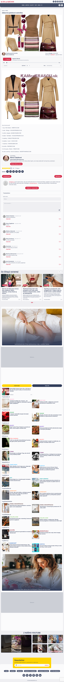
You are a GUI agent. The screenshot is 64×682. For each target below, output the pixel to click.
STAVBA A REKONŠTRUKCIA (16, 504)
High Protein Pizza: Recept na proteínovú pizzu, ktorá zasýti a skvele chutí (20, 427)
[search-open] (62, 5)
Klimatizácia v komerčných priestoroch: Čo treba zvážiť (50, 507)
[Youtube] (56, 1)
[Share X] (13, 171)
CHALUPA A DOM (14, 517)
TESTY (36, 5)
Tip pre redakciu (55, 671)
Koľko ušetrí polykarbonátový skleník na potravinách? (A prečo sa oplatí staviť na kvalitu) (50, 481)
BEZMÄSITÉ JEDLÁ (44, 531)
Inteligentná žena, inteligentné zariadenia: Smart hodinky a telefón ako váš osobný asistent (50, 455)
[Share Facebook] (7, 171)
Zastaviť (5, 65)
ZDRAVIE (12, 412)
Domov (3, 10)
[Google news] (37, 675)
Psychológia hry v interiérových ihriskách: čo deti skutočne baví (20, 480)
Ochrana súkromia (43, 671)
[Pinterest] (60, 1)
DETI (11, 477)
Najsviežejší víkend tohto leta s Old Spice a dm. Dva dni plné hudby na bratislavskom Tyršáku (20, 390)
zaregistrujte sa (33, 183)
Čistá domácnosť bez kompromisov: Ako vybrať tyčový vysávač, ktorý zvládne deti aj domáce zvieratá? (20, 546)
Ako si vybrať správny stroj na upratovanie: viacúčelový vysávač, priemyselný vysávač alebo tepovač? (50, 494)
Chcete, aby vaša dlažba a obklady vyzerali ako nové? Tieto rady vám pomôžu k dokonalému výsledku (20, 493)
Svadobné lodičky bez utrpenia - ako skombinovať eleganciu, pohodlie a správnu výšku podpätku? (21, 402)
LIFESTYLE (27, 5)
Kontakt (13, 671)
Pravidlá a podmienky (30, 671)
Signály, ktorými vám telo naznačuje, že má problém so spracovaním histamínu (51, 415)
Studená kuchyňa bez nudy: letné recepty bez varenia (50, 533)
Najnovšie (47, 385)
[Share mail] (22, 171)
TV (41, 5)
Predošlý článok (6, 176)
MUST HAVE (42, 400)
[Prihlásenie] (59, 5)
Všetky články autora (16, 164)
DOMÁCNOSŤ (13, 490)
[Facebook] (53, 1)
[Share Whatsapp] (10, 171)
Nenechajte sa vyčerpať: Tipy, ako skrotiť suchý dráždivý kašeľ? (20, 454)
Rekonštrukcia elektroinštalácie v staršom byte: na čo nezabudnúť (20, 506)
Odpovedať (8, 218)
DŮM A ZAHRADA (14, 438)
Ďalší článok (58, 176)
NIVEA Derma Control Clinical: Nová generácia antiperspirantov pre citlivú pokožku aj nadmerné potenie (49, 468)
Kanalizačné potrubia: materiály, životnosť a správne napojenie (21, 519)
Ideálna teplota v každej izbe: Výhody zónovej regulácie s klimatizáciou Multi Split (51, 520)
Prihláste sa (12, 182)
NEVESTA (12, 399)
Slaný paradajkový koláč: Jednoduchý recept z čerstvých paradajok (51, 428)
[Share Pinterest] (16, 171)
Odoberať (47, 665)
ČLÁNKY (12, 451)
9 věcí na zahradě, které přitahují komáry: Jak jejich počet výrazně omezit (20, 440)
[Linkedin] (62, 1)
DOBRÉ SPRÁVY (13, 464)
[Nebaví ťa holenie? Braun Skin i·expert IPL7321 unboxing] (40, 648)
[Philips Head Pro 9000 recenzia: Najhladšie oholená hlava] (55, 639)
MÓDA (39, 5)
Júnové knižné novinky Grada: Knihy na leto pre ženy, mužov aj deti (51, 546)
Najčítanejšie (17, 385)
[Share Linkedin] (19, 171)
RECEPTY (32, 5)
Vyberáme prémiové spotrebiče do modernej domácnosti (21, 532)
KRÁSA (23, 5)
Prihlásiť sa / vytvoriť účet (32, 188)
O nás (6, 671)
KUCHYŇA (12, 530)
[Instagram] (58, 1)
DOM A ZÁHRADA (44, 478)
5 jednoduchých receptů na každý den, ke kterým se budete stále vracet (50, 441)
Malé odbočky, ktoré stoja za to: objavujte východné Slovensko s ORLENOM (20, 467)
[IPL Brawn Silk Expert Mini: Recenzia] (55, 648)
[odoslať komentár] (59, 210)
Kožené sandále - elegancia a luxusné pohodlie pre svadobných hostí (49, 402)
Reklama (20, 671)
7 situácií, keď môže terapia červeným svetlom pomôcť (19, 414)
